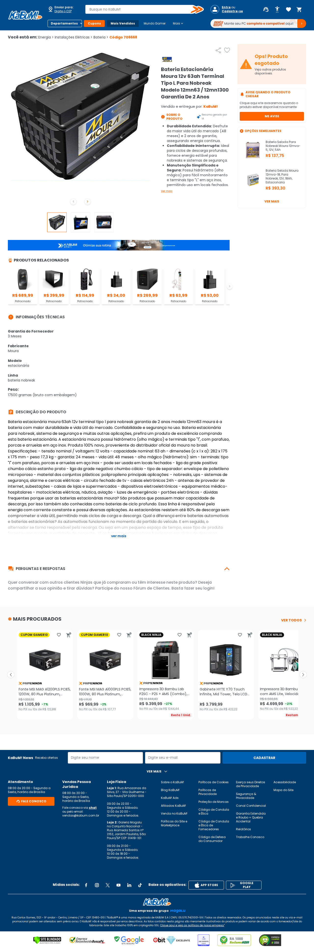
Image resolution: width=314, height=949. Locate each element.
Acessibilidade (285, 782)
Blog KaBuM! (170, 790)
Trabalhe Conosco (250, 837)
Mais (178, 23)
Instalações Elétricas (73, 37)
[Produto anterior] (11, 675)
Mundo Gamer (155, 23)
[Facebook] (86, 885)
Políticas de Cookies (213, 782)
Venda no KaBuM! (174, 813)
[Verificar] (47, 940)
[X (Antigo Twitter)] (107, 885)
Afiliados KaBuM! (173, 806)
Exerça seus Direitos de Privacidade (250, 784)
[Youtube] (118, 885)
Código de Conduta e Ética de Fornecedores (213, 825)
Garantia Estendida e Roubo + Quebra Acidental (251, 817)
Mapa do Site (283, 790)
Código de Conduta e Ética (213, 811)
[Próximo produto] (303, 675)
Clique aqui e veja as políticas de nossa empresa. (192, 925)
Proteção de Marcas (213, 802)
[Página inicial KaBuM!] (25, 15)
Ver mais (166, 191)
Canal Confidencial (251, 806)
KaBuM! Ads (170, 798)
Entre (226, 7)
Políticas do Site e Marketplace (174, 823)
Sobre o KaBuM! (172, 782)
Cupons (94, 23)
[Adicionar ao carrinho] (68, 634)
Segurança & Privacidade (246, 796)
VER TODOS (291, 620)
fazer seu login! (199, 588)
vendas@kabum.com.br (80, 815)
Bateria (100, 37)
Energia (46, 37)
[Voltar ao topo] (157, 902)
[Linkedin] (129, 885)
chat (93, 808)
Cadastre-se (232, 11)
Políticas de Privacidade (207, 792)
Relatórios (243, 829)
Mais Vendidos (123, 23)
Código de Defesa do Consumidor (212, 839)
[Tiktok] (140, 885)
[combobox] (141, 9)
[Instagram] (96, 885)
